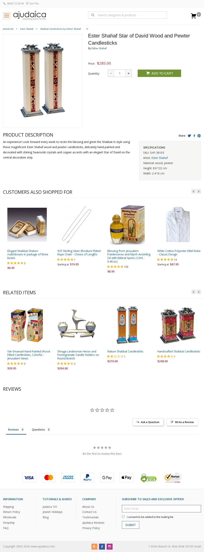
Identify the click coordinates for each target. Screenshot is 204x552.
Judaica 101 (50, 506)
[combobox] (127, 15)
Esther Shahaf (99, 48)
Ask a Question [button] (150, 422)
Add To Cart (162, 73)
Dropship (9, 522)
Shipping (8, 506)
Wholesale (9, 517)
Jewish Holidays (53, 512)
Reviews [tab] (13, 429)
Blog (46, 517)
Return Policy (11, 512)
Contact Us (89, 512)
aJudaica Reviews (93, 522)
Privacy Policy (91, 528)
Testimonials (90, 517)
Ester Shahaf (159, 158)
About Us (88, 506)
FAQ (6, 528)
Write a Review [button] (184, 422)
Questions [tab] (38, 429)
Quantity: (94, 73)
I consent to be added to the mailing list (150, 517)
